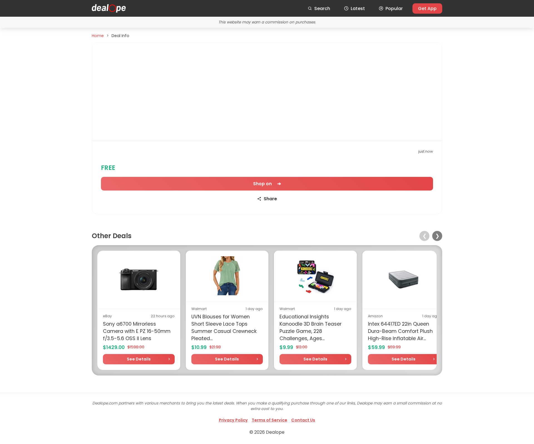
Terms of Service (269, 420)
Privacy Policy (233, 420)
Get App (427, 8)
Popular (394, 8)
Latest (358, 8)
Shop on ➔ (267, 183)
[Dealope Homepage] (109, 8)
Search (322, 8)
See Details (139, 359)
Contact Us (303, 420)
